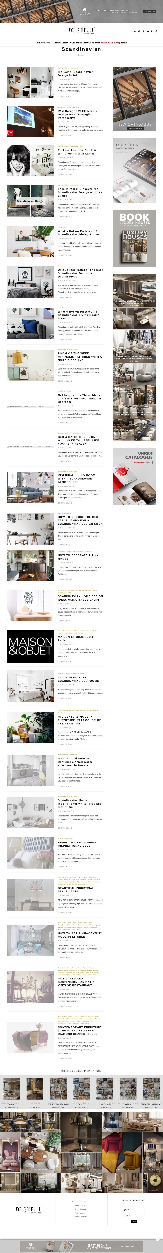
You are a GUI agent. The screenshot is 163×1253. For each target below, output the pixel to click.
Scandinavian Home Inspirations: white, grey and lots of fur (80, 803)
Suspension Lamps (80, 1202)
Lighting (60, 68)
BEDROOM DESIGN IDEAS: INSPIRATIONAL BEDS (77, 844)
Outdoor (79, 927)
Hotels (66, 879)
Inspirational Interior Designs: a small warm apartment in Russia (75, 762)
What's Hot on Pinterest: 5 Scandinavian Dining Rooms (79, 233)
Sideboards (75, 1023)
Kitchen (91, 925)
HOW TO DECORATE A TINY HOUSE (78, 557)
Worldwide (45, 43)
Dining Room (92, 877)
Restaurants (91, 882)
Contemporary (62, 551)
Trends (79, 43)
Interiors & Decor (61, 43)
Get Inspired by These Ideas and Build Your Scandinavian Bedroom (79, 398)
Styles (72, 43)
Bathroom (61, 433)
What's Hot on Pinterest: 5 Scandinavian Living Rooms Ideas (78, 315)
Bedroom (67, 433)
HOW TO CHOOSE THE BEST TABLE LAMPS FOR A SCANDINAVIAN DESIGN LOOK (80, 520)
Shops (69, 884)
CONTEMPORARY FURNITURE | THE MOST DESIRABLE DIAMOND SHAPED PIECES (79, 1030)
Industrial (72, 879)
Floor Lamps (80, 1205)
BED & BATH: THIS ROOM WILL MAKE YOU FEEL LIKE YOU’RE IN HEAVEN (78, 440)
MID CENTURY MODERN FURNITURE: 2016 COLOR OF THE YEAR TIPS (79, 720)
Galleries (67, 673)
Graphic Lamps (80, 1217)
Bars (59, 877)
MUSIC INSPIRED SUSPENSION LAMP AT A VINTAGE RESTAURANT (76, 982)
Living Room (61, 307)
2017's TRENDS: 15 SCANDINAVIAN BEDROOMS (78, 679)
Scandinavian (74, 68)
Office (78, 882)
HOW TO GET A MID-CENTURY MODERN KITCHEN (80, 935)
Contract (96, 43)
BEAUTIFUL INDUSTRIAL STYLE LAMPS (76, 890)
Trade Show (75, 107)
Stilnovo (74, 884)
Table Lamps (80, 1209)
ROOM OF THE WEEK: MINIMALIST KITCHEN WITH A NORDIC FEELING (80, 356)
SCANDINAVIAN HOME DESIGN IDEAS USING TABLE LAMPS (80, 598)
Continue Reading (65, 96)
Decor (80, 877)
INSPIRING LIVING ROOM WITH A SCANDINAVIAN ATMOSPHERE (76, 478)
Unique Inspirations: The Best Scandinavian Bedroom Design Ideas (80, 273)
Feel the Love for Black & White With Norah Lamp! (77, 152)
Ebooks (124, 43)
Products (66, 68)
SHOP (116, 43)
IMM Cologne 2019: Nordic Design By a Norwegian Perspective (77, 114)
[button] (160, 1094)
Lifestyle (87, 43)
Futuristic (74, 1018)
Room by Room (107, 43)
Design (69, 551)
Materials (88, 590)
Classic (64, 877)
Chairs (64, 922)
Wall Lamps (80, 1213)
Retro (98, 882)
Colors (60, 590)
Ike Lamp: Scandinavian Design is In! (76, 74)
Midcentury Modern (92, 630)
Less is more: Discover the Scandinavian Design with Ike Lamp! (80, 192)
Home (38, 43)
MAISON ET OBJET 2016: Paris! (76, 639)
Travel (75, 633)
